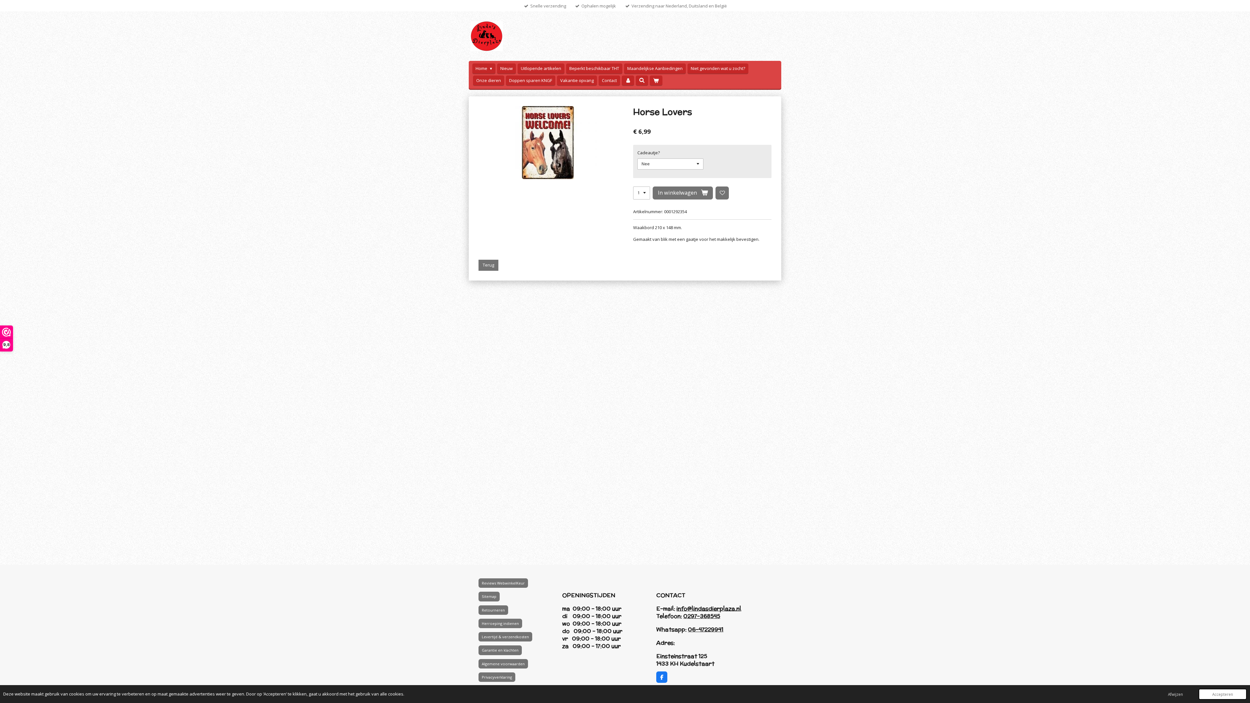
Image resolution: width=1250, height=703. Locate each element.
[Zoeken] (642, 80)
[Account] (628, 81)
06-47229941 (705, 629)
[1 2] (641, 193)
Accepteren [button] (1222, 694)
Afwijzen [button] (1175, 694)
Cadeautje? (648, 153)
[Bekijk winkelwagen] (656, 81)
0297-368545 (701, 616)
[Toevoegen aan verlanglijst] (722, 193)
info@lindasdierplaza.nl (708, 609)
